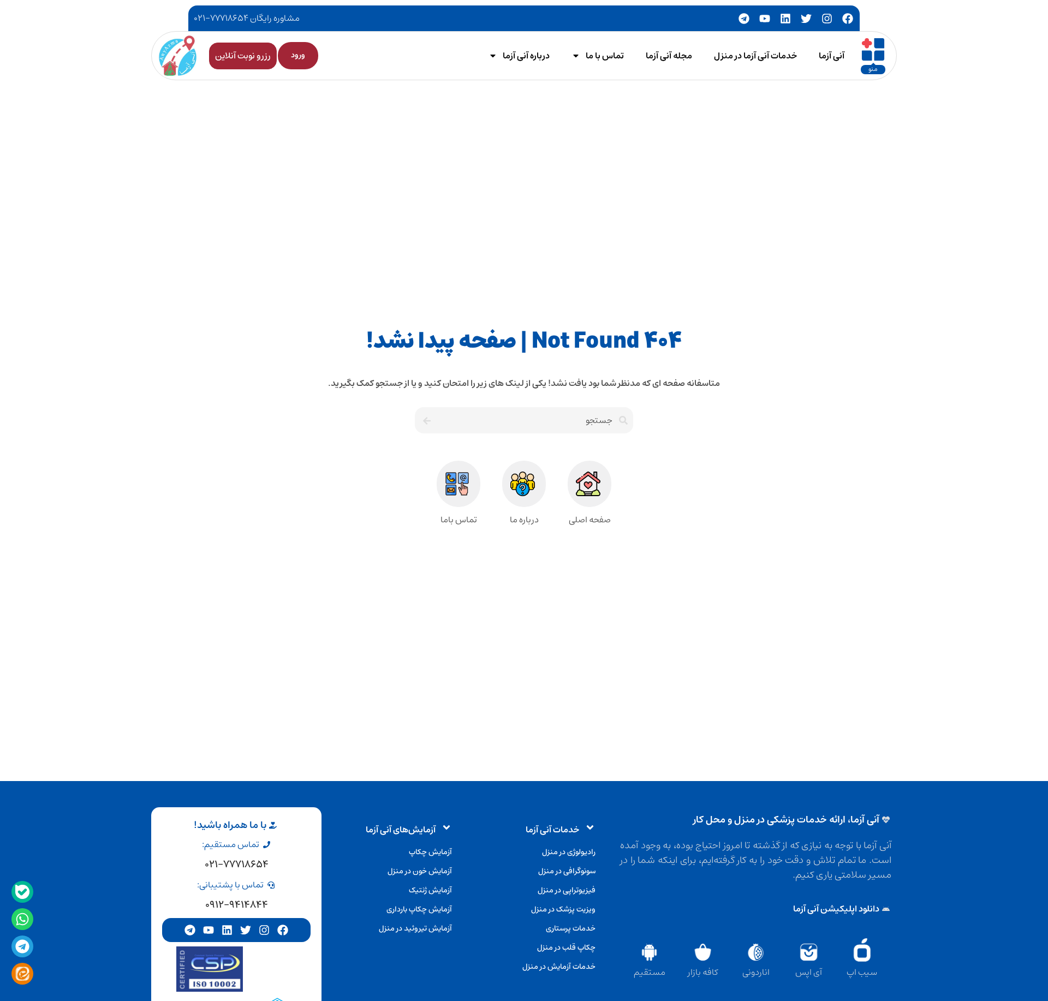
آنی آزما (831, 55)
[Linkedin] (785, 18)
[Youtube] (764, 18)
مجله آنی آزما (669, 55)
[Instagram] (826, 18)
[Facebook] (847, 18)
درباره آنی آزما (526, 55)
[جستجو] (425, 420)
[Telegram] (744, 18)
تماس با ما (605, 55)
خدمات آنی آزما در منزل (755, 55)
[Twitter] (806, 18)
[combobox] (534, 420)
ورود (298, 55)
